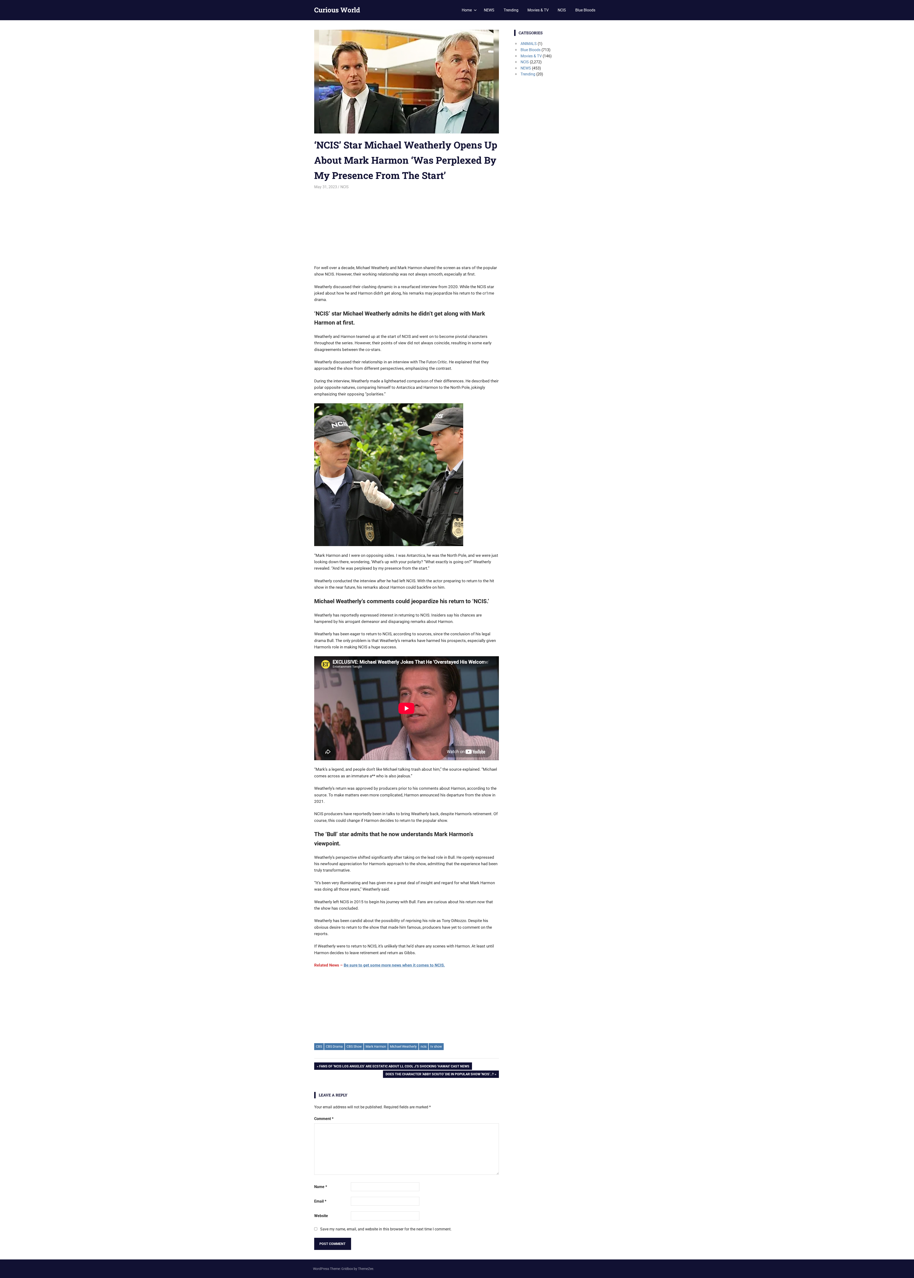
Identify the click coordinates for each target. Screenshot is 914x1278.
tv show (436, 1046)
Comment (323, 1118)
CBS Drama (334, 1046)
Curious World (337, 9)
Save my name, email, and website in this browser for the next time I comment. (386, 1229)
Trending (511, 10)
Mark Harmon (376, 1046)
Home (467, 10)
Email (320, 1201)
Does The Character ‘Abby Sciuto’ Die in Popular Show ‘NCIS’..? (439, 1075)
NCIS (562, 10)
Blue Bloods (585, 10)
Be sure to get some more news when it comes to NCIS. (394, 965)
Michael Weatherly (403, 1046)
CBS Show (354, 1046)
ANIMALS (529, 43)
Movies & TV (538, 10)
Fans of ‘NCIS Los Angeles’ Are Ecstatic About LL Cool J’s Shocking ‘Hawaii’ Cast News (394, 1067)
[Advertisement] (406, 225)
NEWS (489, 10)
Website (321, 1216)
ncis (424, 1046)
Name (320, 1186)
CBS (319, 1046)
